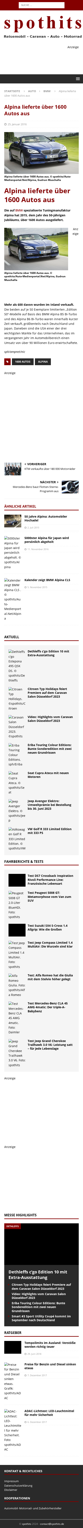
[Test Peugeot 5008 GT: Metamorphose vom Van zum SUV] (17, 905)
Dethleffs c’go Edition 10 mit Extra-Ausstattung (48, 653)
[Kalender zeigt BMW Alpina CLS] (12, 599)
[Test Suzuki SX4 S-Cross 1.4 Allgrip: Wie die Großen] (17, 930)
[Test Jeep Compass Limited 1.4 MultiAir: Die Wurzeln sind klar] (17, 955)
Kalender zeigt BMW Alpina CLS (47, 580)
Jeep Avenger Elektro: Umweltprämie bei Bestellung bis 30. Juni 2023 (49, 805)
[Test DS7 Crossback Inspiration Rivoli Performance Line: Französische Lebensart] (17, 880)
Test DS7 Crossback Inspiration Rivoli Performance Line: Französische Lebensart (50, 879)
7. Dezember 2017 (37, 1375)
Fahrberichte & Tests (23, 861)
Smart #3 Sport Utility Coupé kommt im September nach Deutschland (41, 1318)
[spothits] (41, 38)
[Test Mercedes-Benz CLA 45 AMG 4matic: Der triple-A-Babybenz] (17, 1018)
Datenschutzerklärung (18, 1485)
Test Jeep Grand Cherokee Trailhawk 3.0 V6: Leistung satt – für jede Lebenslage (50, 1045)
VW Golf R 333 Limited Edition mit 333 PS (50, 831)
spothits (26, 1524)
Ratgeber (12, 1332)
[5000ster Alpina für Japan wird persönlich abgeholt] (12, 552)
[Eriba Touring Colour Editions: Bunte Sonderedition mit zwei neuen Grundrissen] (17, 755)
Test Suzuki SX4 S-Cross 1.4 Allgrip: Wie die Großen (47, 927)
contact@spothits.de (52, 1524)
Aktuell (11, 637)
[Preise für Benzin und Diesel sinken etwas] (12, 1381)
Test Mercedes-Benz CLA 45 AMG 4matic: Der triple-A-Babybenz (48, 1007)
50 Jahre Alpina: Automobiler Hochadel (45, 518)
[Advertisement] (43, 291)
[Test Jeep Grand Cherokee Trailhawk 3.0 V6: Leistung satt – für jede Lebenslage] (17, 1053)
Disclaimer (10, 1490)
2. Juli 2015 (33, 527)
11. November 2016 (38, 549)
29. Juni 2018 (34, 1353)
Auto (32, 91)
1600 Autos (22, 361)
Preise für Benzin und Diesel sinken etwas (50, 1366)
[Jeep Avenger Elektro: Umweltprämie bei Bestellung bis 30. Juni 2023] (17, 811)
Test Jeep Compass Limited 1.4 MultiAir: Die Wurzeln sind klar (50, 944)
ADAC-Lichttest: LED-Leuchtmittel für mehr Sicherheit (49, 1413)
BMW (19, 210)
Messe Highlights (20, 1215)
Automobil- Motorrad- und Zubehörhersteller (33, 1508)
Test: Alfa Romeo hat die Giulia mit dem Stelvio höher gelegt (50, 977)
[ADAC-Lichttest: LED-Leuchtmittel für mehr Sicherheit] (12, 1430)
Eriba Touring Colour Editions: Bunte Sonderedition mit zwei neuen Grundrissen (50, 749)
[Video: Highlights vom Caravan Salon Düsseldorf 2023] (17, 727)
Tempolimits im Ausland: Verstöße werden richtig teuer (50, 1345)
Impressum (11, 1481)
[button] (77, 78)
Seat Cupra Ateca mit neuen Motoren (48, 775)
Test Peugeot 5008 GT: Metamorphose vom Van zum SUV (49, 896)
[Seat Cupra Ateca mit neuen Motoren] (17, 783)
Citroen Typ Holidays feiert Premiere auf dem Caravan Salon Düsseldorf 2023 (47, 693)
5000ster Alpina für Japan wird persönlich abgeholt (46, 540)
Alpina (43, 361)
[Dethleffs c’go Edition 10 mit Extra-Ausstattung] (17, 666)
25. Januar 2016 (17, 124)
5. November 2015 (37, 587)
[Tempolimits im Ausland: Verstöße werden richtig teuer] (12, 1347)
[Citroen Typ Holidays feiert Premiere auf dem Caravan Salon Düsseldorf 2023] (17, 699)
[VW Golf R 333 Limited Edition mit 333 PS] (17, 839)
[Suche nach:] (41, 5)
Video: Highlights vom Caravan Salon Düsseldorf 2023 (50, 719)
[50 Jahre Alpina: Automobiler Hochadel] (12, 521)
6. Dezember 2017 (37, 1422)
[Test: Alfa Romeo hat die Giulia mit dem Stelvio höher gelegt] (17, 985)
